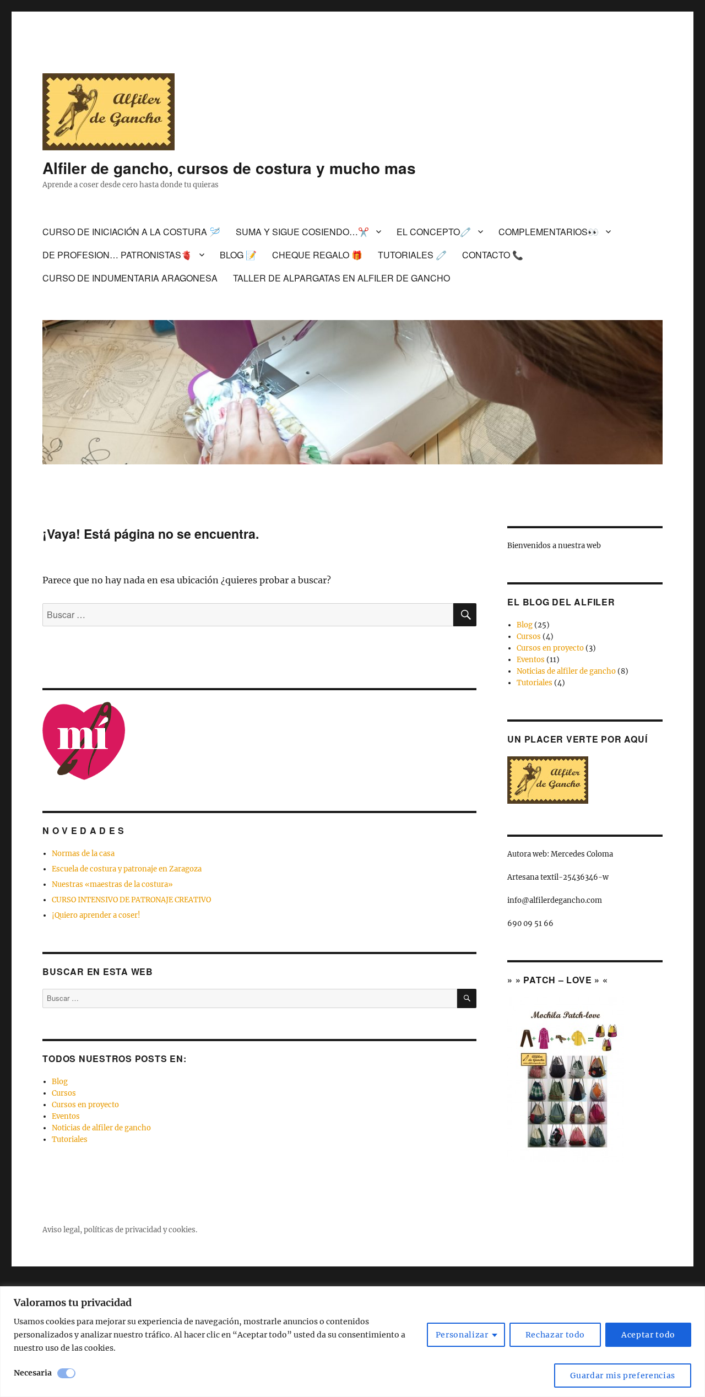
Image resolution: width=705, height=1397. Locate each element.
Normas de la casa (83, 853)
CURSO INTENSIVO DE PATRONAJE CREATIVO (131, 900)
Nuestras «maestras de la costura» (112, 884)
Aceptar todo (648, 1335)
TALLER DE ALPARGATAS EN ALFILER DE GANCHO (341, 278)
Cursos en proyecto (85, 1104)
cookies (182, 1229)
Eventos (66, 1116)
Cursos (64, 1093)
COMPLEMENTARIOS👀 (548, 231)
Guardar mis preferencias (622, 1375)
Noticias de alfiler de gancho (101, 1128)
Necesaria (33, 1373)
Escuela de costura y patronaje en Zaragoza (127, 869)
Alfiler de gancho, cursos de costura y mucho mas (229, 167)
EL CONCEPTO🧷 (434, 231)
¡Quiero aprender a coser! (96, 915)
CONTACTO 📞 (492, 254)
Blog (60, 1081)
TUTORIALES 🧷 (412, 254)
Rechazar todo (555, 1335)
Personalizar (462, 1335)
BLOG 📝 (238, 254)
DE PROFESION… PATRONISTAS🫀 (117, 254)
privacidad (143, 1229)
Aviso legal (61, 1229)
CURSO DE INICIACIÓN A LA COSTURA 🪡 (131, 231)
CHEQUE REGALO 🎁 (317, 254)
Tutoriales (70, 1139)
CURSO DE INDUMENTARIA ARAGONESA (130, 278)
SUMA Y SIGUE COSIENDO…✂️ (302, 231)
